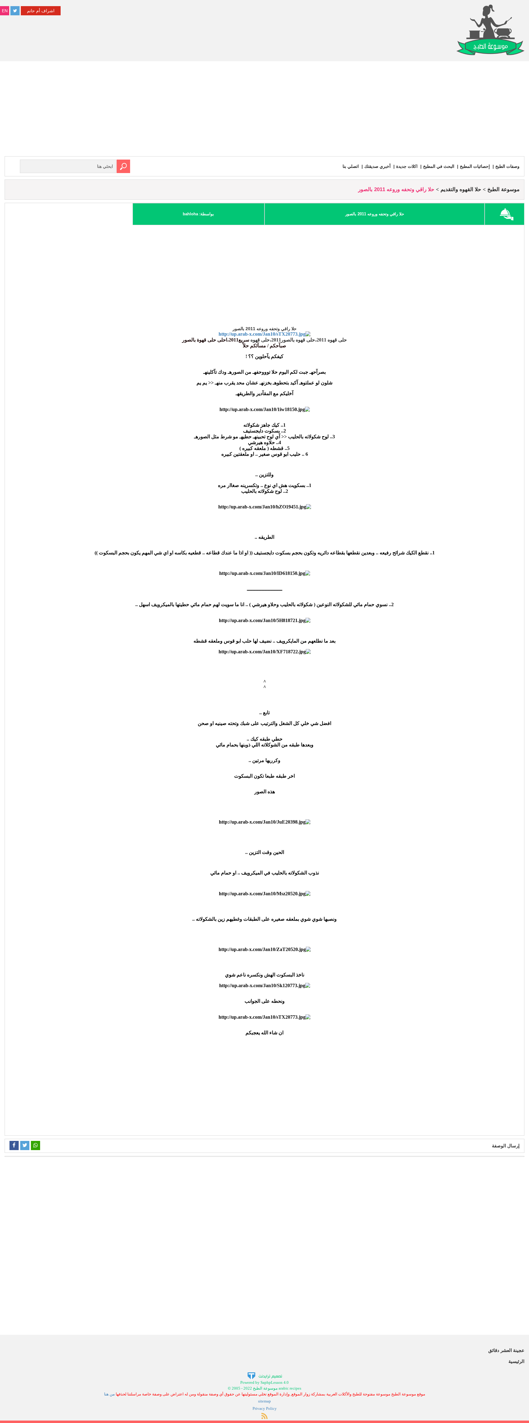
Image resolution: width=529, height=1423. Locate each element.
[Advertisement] (264, 110)
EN (5, 10)
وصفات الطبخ (507, 166)
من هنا (109, 1394)
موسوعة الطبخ (503, 189)
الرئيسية (516, 1361)
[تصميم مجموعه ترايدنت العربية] (264, 1375)
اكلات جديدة (407, 166)
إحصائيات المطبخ (475, 166)
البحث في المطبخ (438, 166)
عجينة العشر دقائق (506, 1350)
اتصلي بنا (351, 166)
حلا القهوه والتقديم (461, 189)
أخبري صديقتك (377, 166)
